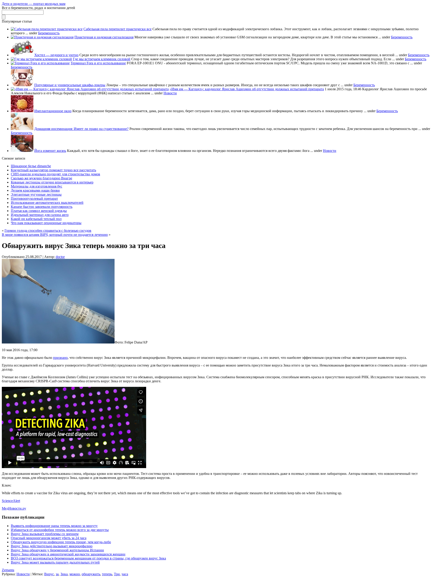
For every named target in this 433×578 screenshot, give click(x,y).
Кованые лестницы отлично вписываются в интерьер (52, 182)
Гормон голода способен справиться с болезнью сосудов (48, 230)
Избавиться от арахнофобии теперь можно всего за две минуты (60, 530)
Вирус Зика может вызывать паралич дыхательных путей (55, 562)
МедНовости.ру (14, 508)
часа (125, 574)
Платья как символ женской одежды (39, 211)
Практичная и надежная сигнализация (104, 37)
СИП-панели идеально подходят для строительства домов (55, 174)
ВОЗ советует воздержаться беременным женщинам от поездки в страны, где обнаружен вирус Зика (88, 558)
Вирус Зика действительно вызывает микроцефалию (51, 546)
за (57, 574)
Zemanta (8, 570)
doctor (60, 257)
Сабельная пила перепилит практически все (117, 29)
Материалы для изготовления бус (36, 186)
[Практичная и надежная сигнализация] (42, 37)
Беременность (49, 33)
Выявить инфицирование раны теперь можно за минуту (54, 526)
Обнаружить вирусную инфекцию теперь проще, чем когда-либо (61, 542)
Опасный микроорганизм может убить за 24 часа (48, 538)
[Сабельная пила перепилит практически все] (47, 29)
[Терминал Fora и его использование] (40, 63)
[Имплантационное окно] (22, 111)
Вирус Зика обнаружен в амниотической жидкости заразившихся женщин (68, 554)
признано (60, 358)
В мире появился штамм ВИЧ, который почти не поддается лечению (55, 235)
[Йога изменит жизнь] (22, 151)
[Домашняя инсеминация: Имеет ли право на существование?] (22, 129)
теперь (107, 574)
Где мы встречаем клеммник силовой (101, 59)
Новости (170, 93)
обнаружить (91, 574)
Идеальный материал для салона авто (40, 215)
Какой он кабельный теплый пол (36, 219)
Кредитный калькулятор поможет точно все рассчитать (53, 170)
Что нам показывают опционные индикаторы (46, 223)
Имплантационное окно (52, 111)
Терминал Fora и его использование (98, 63)
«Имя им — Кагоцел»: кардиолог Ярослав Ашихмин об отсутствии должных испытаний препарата (247, 89)
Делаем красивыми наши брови (35, 190)
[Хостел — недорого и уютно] (22, 55)
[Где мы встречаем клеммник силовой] (41, 59)
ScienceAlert (11, 501)
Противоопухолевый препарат (34, 198)
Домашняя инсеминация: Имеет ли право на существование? (81, 129)
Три (117, 574)
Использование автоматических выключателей (47, 202)
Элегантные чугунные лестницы (36, 194)
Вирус (49, 574)
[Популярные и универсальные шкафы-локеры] (22, 85)
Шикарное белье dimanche (31, 166)
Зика (64, 574)
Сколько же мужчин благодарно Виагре (41, 178)
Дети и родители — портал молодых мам (33, 4)
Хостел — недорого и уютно (56, 55)
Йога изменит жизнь (50, 151)
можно (74, 574)
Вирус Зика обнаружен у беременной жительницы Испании (57, 550)
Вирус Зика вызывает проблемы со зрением (44, 534)
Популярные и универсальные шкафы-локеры (69, 85)
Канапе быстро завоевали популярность (41, 207)
